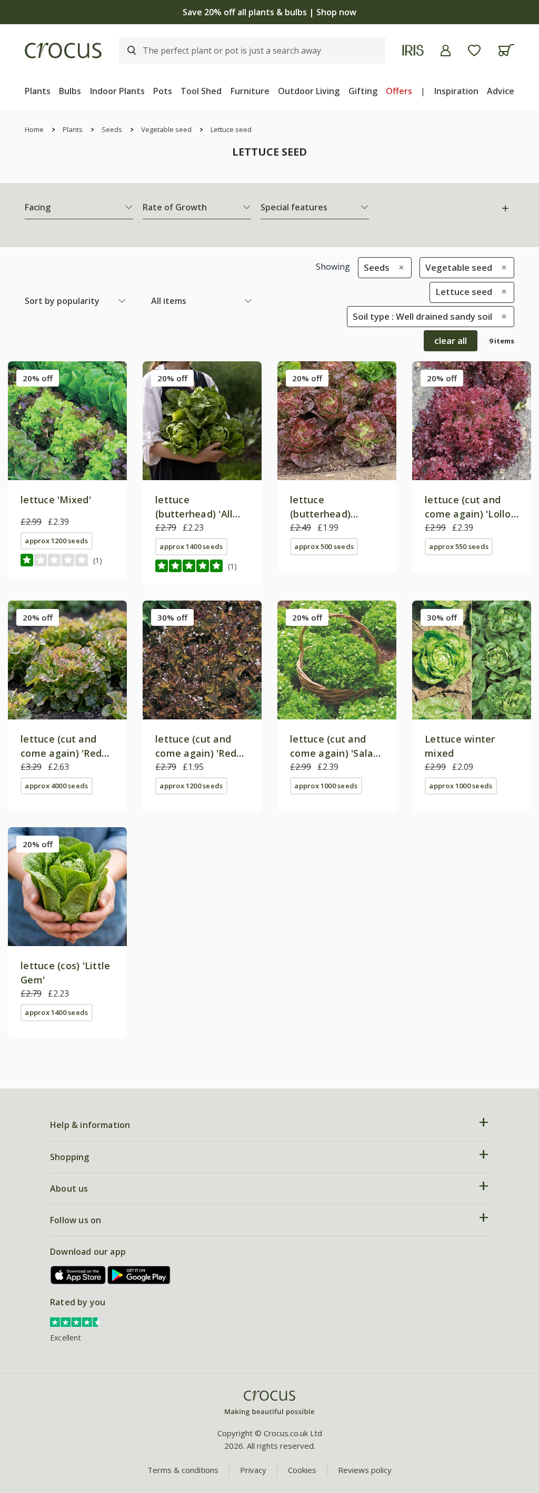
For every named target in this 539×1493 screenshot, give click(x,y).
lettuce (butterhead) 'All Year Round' (194, 513)
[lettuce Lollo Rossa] (471, 420)
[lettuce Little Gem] (67, 886)
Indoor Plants (117, 91)
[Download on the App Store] (78, 1275)
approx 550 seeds (458, 546)
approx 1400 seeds (191, 546)
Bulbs (70, 91)
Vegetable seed (166, 129)
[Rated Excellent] (76, 1321)
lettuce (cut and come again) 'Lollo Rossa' (468, 513)
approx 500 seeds (324, 546)
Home (34, 129)
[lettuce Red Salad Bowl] (202, 660)
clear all (450, 340)
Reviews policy (365, 1470)
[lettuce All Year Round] (202, 420)
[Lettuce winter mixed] (471, 660)
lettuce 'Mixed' (56, 499)
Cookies (302, 1470)
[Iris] (413, 50)
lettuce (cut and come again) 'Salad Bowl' (335, 753)
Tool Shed (201, 91)
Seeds (112, 129)
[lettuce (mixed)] (67, 420)
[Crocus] (63, 50)
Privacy (253, 1470)
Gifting (362, 91)
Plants (38, 91)
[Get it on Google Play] (139, 1275)
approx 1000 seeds (325, 785)
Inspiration (456, 91)
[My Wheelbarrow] (506, 50)
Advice (500, 91)
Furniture (250, 91)
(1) (97, 560)
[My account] (446, 50)
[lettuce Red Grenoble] (67, 660)
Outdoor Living (309, 91)
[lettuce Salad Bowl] (336, 660)
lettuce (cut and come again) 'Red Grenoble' (61, 753)
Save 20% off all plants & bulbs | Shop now (269, 12)
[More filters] (505, 208)
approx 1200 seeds (56, 540)
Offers (399, 91)
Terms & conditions (182, 1470)
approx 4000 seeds (56, 785)
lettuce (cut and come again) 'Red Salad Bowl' (195, 753)
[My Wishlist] (474, 50)
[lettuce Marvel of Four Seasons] (336, 420)
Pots (162, 91)
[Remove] (399, 267)
